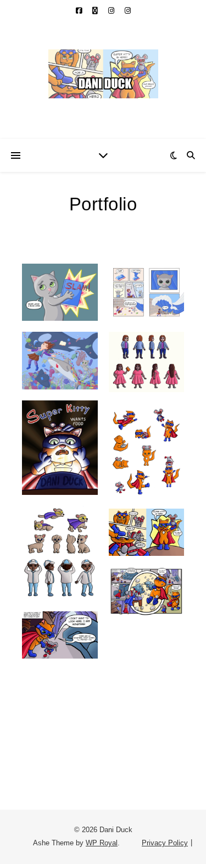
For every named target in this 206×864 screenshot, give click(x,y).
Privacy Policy (165, 843)
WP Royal (102, 843)
